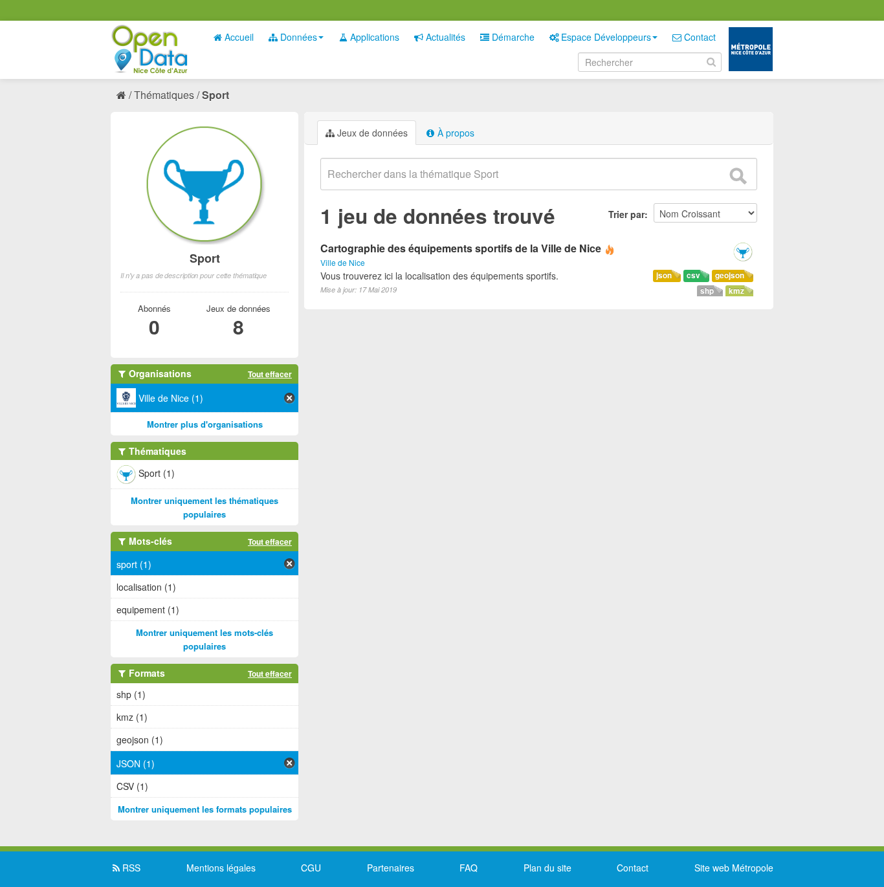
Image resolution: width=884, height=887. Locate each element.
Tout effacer (270, 374)
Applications (373, 36)
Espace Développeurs (604, 36)
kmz (736, 290)
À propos (454, 132)
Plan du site (547, 867)
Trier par (626, 214)
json (664, 275)
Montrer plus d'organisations (205, 424)
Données (297, 36)
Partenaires (390, 867)
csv (693, 275)
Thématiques (164, 94)
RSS (130, 867)
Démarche (512, 36)
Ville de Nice (342, 262)
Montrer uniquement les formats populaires (205, 809)
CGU (311, 867)
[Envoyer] (737, 176)
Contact (698, 36)
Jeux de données (371, 132)
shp (707, 290)
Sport (215, 94)
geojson (729, 275)
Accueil (238, 36)
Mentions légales (221, 867)
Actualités (444, 36)
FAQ (468, 867)
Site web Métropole (733, 867)
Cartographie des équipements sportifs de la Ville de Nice (460, 248)
